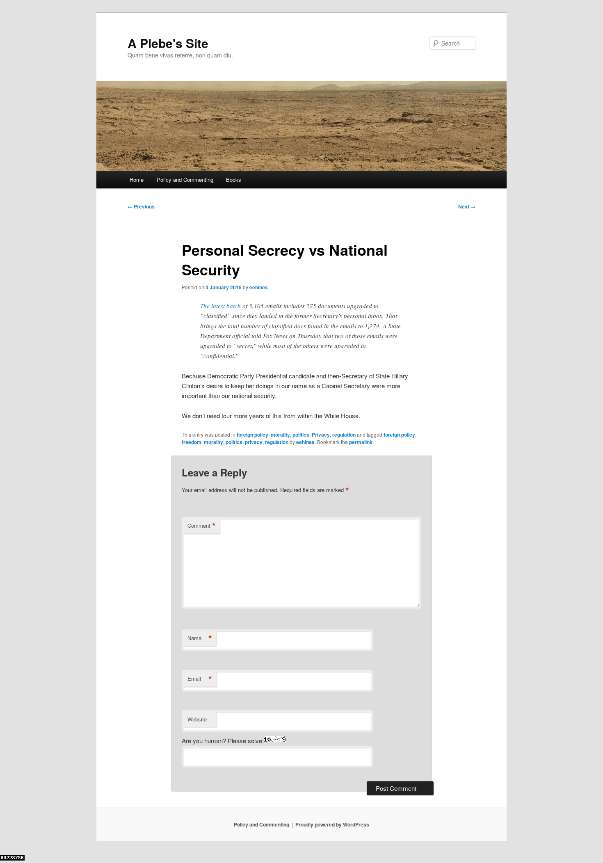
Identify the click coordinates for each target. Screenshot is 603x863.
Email (199, 678)
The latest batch (220, 306)
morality (280, 434)
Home (137, 179)
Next (466, 206)
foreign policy (252, 434)
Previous (141, 206)
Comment (201, 525)
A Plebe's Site (168, 43)
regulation (344, 434)
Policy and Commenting (185, 179)
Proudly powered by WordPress (332, 824)
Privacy (321, 434)
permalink (360, 442)
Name (199, 638)
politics (300, 434)
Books (233, 179)
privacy (254, 442)
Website (197, 719)
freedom (191, 442)
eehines (258, 287)
